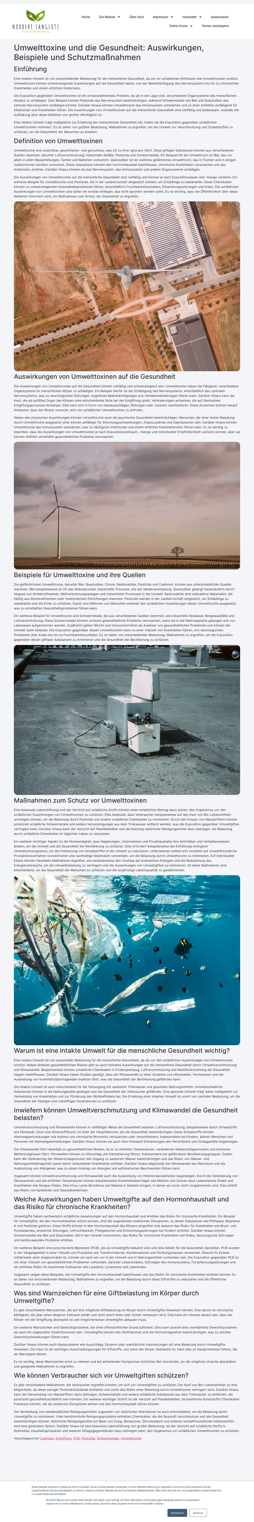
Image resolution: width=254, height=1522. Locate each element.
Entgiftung (63, 1438)
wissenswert (219, 17)
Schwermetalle (108, 1438)
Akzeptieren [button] (177, 1512)
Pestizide (88, 1438)
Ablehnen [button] (198, 1512)
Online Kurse (178, 26)
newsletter (189, 17)
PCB (76, 1438)
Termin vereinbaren (215, 26)
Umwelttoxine (131, 1438)
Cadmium (47, 1438)
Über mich (136, 17)
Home (86, 17)
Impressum (160, 17)
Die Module (107, 17)
